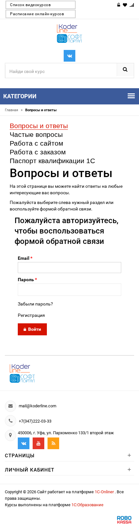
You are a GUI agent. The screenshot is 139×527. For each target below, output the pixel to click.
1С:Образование (87, 504)
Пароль (27, 279)
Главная (14, 110)
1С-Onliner (105, 491)
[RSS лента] (53, 443)
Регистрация (31, 315)
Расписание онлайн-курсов (37, 14)
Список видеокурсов (30, 5)
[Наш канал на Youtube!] (38, 443)
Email (25, 258)
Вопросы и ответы (39, 125)
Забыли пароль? (35, 303)
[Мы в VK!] (69, 56)
